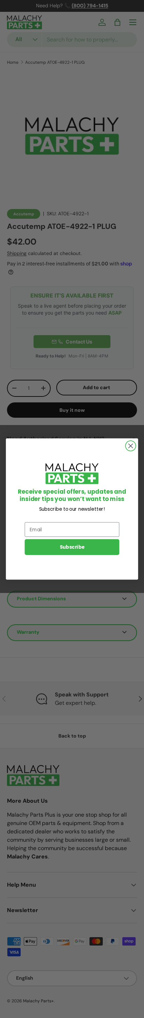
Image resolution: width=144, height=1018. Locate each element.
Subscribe (72, 547)
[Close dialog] (130, 446)
